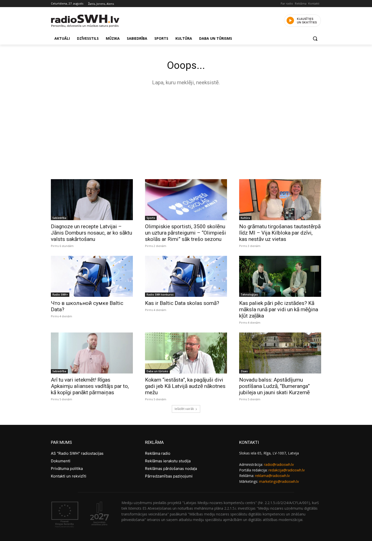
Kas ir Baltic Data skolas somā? (182, 303)
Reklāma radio (157, 453)
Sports (151, 218)
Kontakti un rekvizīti (68, 476)
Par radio (287, 3)
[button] (315, 38)
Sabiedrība (59, 218)
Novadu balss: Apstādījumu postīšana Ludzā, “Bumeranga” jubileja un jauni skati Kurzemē (274, 386)
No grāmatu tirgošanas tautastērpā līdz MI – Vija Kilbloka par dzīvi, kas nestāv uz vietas (280, 232)
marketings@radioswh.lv (279, 481)
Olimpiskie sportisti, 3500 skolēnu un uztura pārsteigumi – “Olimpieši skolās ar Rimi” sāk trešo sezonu (185, 232)
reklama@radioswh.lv (272, 475)
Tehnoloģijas (249, 294)
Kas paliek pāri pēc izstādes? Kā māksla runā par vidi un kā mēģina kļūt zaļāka (278, 309)
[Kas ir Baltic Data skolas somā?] (186, 276)
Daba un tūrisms (157, 371)
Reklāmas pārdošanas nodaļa (171, 468)
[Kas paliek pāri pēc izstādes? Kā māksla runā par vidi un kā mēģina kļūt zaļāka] (280, 276)
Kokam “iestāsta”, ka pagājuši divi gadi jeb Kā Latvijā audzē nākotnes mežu (185, 386)
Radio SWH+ (60, 294)
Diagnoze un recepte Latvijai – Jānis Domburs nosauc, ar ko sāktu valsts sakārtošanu (91, 232)
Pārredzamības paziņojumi (169, 476)
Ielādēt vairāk (184, 409)
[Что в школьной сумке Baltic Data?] (92, 276)
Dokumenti (60, 461)
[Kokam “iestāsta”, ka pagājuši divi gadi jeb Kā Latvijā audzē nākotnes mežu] (186, 352)
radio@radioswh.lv (279, 464)
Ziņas (244, 371)
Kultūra (245, 218)
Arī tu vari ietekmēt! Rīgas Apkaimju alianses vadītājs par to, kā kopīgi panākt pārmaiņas (90, 386)
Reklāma (300, 3)
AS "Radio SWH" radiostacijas (77, 453)
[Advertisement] (186, 131)
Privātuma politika (67, 468)
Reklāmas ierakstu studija (168, 461)
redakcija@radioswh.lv (286, 470)
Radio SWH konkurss (160, 294)
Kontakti (313, 3)
